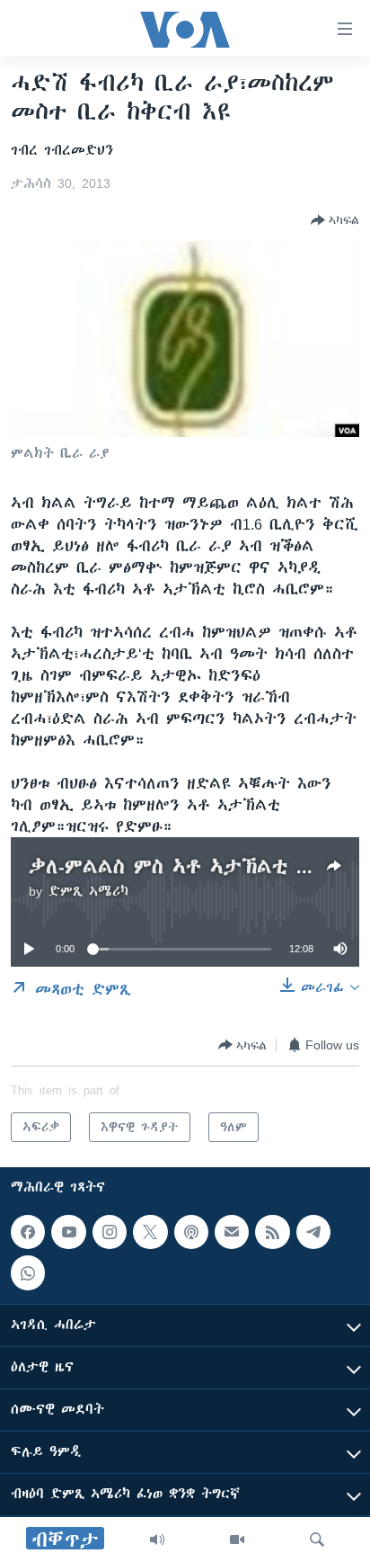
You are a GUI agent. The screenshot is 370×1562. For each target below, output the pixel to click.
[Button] (335, 220)
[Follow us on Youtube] (68, 1232)
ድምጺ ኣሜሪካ (88, 891)
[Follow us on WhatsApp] (28, 1273)
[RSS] (272, 1232)
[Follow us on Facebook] (28, 1232)
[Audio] (157, 1539)
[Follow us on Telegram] (313, 1232)
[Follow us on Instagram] (109, 1232)
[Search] (317, 1539)
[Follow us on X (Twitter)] (150, 1232)
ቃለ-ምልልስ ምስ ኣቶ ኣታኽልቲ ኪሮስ (183, 866)
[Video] (237, 1539)
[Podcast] (191, 1232)
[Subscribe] (232, 1232)
